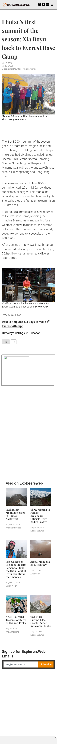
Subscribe (45, 664)
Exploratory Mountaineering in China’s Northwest (15, 514)
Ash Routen (35, 574)
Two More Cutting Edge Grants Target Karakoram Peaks (40, 621)
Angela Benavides (13, 528)
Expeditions (7, 69)
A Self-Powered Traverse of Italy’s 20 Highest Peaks (16, 619)
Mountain (17, 69)
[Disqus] (28, 432)
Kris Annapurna (37, 531)
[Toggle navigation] (52, 4)
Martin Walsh (7, 66)
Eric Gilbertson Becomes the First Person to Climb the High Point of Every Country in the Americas (16, 569)
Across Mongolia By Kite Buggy (40, 563)
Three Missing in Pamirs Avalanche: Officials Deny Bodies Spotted (40, 516)
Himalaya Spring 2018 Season (21, 333)
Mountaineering (29, 69)
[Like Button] (6, 341)
